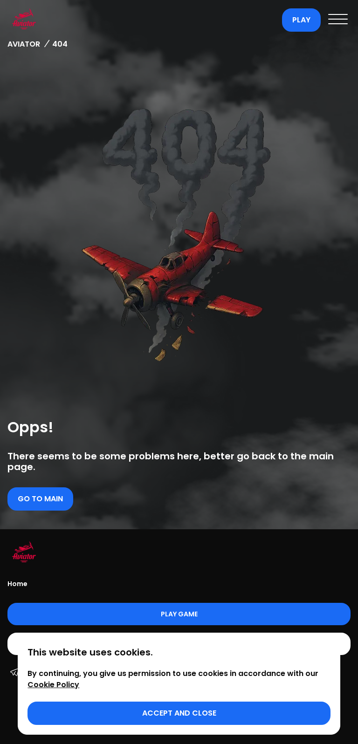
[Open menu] (338, 20)
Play (301, 19)
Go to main (40, 498)
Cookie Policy (53, 684)
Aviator (23, 44)
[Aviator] (142, 20)
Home (17, 583)
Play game (179, 614)
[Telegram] (14, 673)
